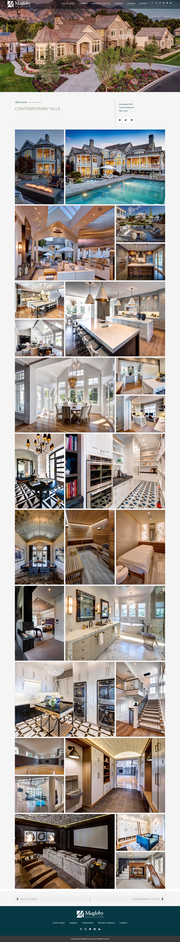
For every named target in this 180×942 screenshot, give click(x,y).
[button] (120, 120)
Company (118, 4)
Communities (87, 923)
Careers (131, 4)
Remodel (83, 4)
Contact (143, 4)
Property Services (101, 4)
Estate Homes (68, 4)
